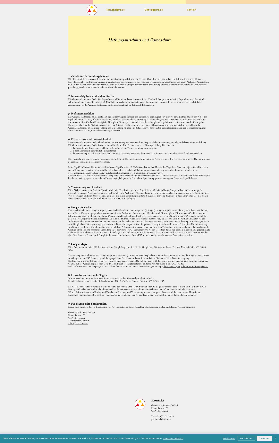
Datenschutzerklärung (173, 438)
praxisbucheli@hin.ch (161, 419)
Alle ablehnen (246, 438)
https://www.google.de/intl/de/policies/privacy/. (185, 267)
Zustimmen (264, 438)
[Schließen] (275, 438)
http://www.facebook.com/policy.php (180, 295)
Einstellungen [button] (229, 438)
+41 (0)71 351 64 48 (78, 323)
